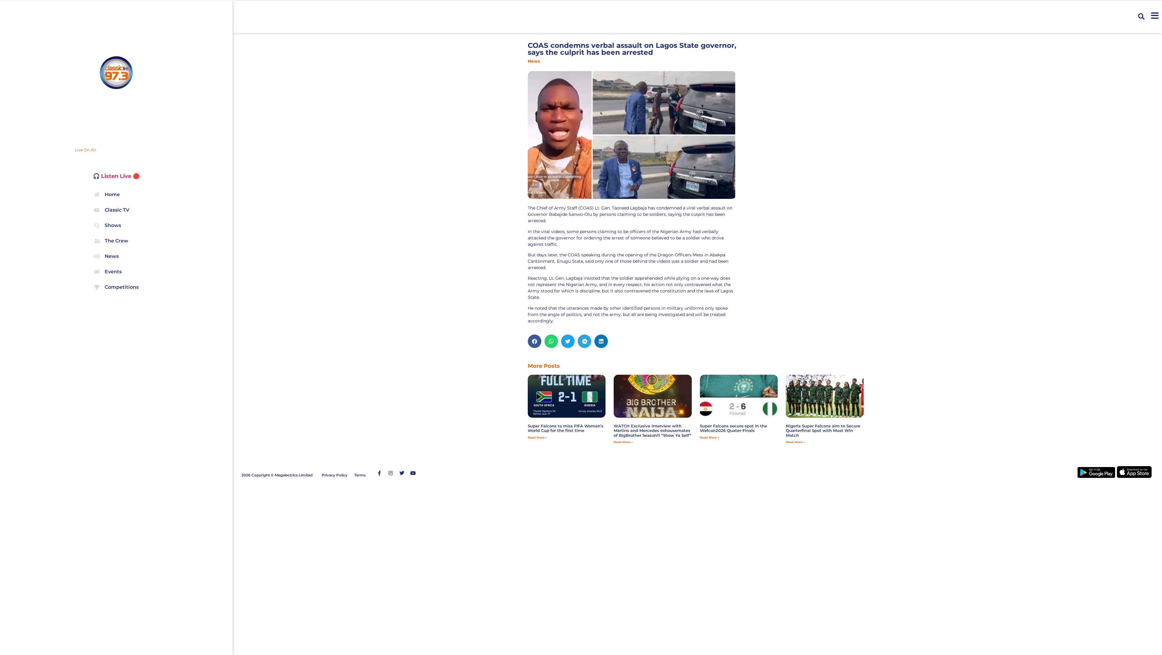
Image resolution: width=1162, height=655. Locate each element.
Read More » (537, 437)
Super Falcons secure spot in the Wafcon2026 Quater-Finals (733, 428)
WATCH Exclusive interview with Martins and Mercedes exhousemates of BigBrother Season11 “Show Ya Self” (652, 430)
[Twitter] (402, 473)
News (534, 61)
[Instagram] (391, 473)
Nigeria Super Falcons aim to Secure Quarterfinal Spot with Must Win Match (823, 430)
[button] (1141, 17)
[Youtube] (413, 473)
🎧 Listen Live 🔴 (116, 176)
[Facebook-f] (379, 473)
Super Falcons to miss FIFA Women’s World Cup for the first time (565, 428)
